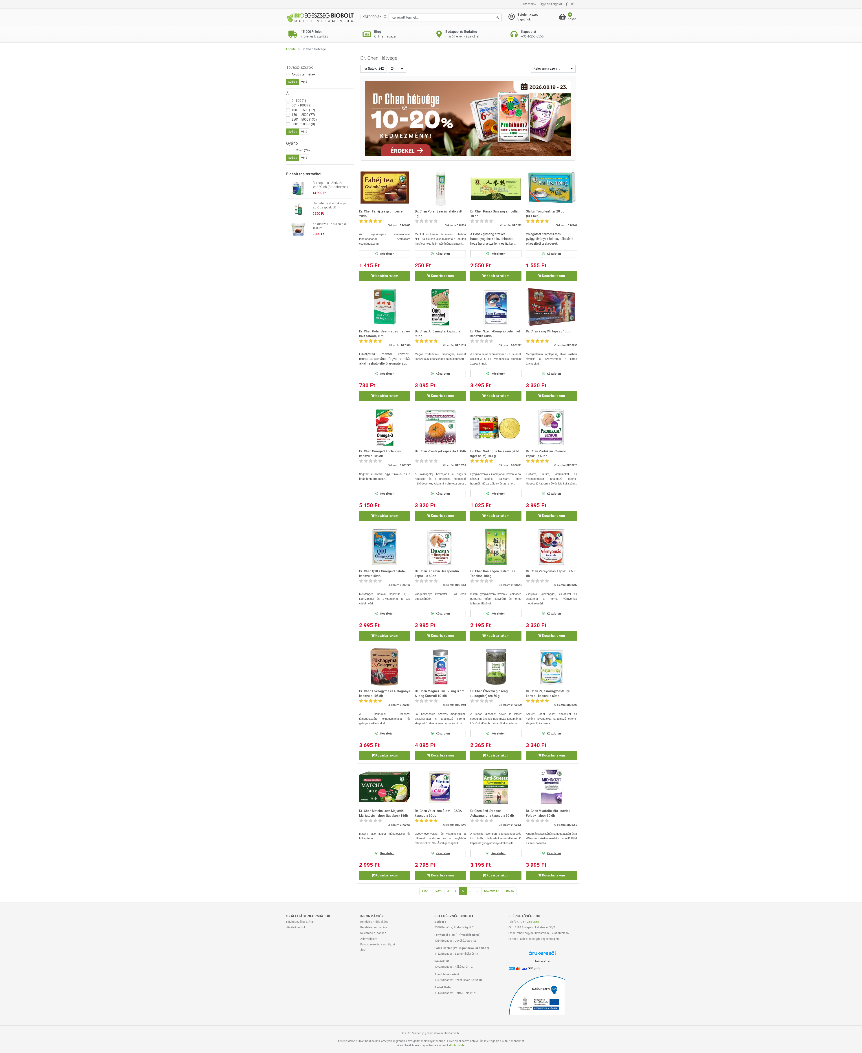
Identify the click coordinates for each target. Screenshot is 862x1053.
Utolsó (509, 891)
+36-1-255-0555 (529, 921)
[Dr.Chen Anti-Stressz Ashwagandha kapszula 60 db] (495, 787)
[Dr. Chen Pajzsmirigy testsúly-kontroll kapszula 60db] (551, 667)
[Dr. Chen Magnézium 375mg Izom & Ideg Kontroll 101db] (440, 667)
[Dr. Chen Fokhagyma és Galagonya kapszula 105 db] (384, 667)
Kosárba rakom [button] (386, 276)
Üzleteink (529, 4)
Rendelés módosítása (374, 921)
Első (425, 891)
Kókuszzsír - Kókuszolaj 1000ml (329, 226)
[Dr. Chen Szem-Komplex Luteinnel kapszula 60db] (495, 307)
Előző (438, 891)
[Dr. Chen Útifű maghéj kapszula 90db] (440, 307)
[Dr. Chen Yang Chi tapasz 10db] (551, 307)
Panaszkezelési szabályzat (377, 944)
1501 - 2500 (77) (303, 115)
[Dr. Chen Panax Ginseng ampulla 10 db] (495, 187)
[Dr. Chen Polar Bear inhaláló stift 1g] (440, 187)
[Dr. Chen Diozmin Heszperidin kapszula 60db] (440, 547)
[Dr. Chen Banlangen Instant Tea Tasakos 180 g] (495, 547)
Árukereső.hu (542, 961)
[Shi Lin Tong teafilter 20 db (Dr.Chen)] (551, 187)
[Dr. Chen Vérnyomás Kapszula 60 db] (551, 547)
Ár (288, 93)
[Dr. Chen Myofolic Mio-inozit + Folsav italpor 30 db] (551, 787)
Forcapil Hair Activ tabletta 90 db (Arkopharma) (330, 185)
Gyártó (292, 143)
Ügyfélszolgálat (551, 4)
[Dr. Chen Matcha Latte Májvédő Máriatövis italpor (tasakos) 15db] (384, 787)
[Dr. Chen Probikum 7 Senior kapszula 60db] (551, 427)
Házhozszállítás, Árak (300, 921)
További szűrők (299, 67)
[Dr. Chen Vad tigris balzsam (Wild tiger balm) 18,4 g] (495, 427)
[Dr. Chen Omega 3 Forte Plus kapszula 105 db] (384, 427)
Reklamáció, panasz (373, 933)
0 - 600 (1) (299, 100)
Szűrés (292, 81)
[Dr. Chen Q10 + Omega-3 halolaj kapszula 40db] (384, 547)
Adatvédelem (368, 938)
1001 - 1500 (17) (303, 110)
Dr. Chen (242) (302, 150)
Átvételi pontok (296, 927)
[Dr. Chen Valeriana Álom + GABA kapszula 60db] (440, 787)
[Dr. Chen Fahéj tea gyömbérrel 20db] (384, 187)
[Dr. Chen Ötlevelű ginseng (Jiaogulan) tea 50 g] (495, 667)
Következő (491, 891)
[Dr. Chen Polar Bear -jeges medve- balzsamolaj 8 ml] (384, 307)
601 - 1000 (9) (301, 105)
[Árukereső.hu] (542, 954)
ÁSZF (363, 950)
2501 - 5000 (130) (304, 119)
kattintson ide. (456, 1045)
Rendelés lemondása (373, 927)
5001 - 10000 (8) (303, 124)
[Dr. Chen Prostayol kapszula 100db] (440, 427)
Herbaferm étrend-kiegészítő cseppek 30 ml (329, 205)
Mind (304, 81)
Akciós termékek (303, 74)
